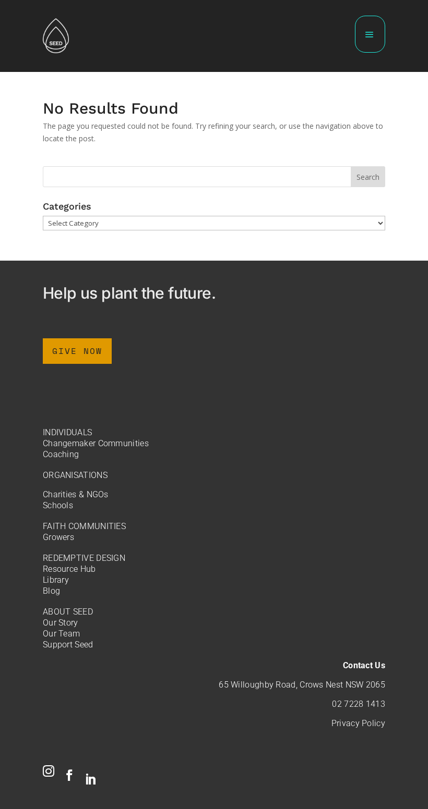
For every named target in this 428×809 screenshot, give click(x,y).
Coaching (61, 454)
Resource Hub (69, 569)
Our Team (61, 634)
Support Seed (68, 644)
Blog (51, 591)
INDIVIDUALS (67, 432)
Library (56, 580)
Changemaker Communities (96, 443)
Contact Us (364, 665)
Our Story (60, 623)
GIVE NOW (77, 351)
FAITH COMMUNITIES (84, 526)
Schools (58, 505)
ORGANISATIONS (75, 475)
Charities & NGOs (76, 494)
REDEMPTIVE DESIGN (84, 558)
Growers (58, 537)
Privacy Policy (358, 723)
